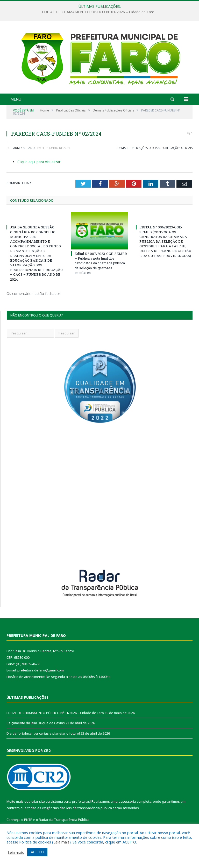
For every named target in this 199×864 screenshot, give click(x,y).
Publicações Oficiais (177, 148)
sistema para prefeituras (70, 801)
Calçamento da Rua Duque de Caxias (98, 12)
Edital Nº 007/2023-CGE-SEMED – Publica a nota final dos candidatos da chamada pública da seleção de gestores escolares (101, 263)
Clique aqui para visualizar (38, 161)
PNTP (28, 819)
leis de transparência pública (89, 808)
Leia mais (61, 842)
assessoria (127, 801)
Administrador (25, 148)
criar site (38, 801)
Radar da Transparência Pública (64, 819)
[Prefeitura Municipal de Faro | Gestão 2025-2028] (99, 57)
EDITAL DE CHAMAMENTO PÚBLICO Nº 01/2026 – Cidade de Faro (55, 712)
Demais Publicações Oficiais (139, 148)
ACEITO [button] (37, 851)
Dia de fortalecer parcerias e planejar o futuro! (43, 733)
